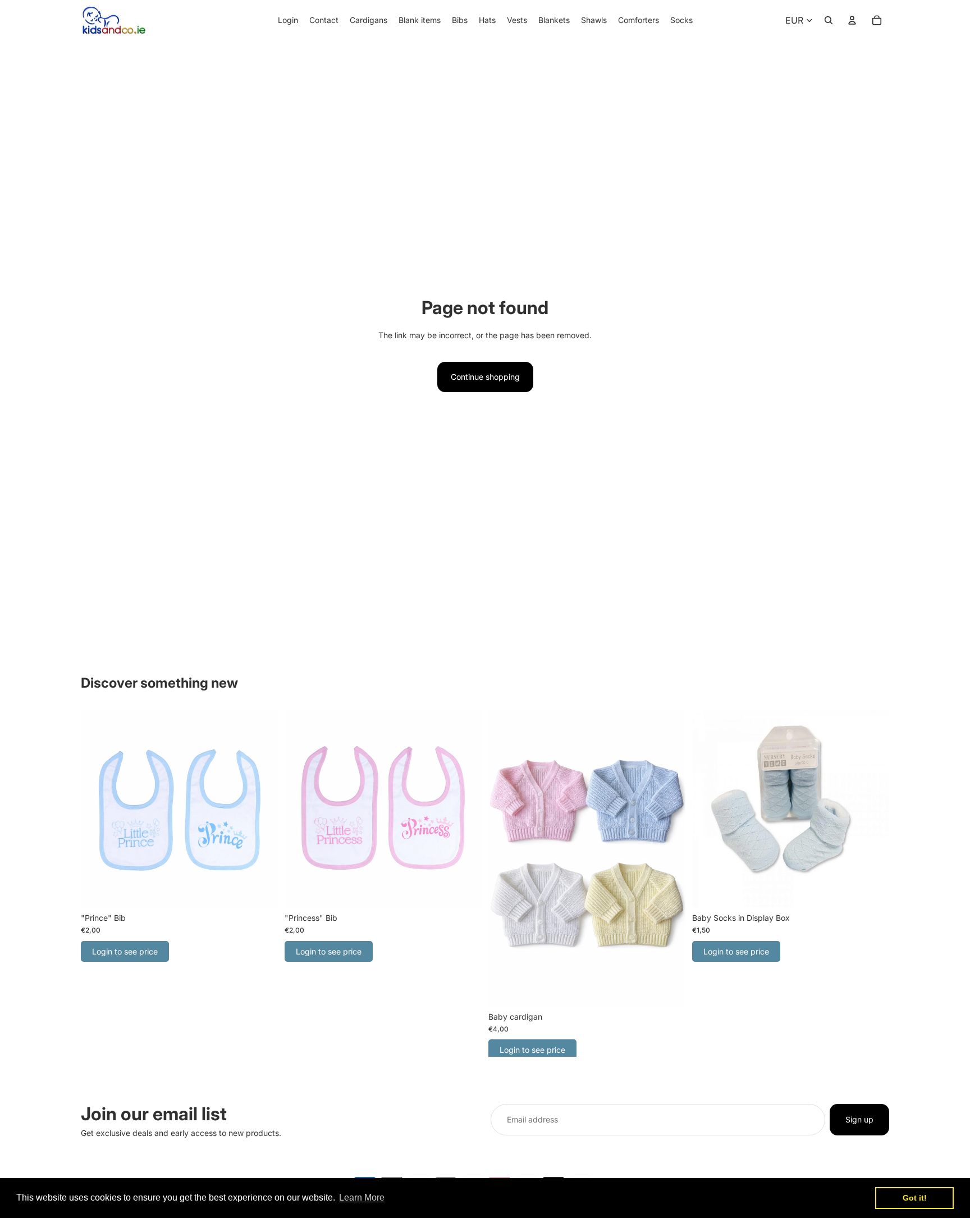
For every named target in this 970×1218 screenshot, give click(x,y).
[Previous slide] (709, 809)
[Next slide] (872, 809)
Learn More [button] (362, 1197)
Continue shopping (485, 376)
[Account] (852, 20)
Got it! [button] (915, 1197)
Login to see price (125, 951)
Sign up (859, 1119)
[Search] (828, 20)
